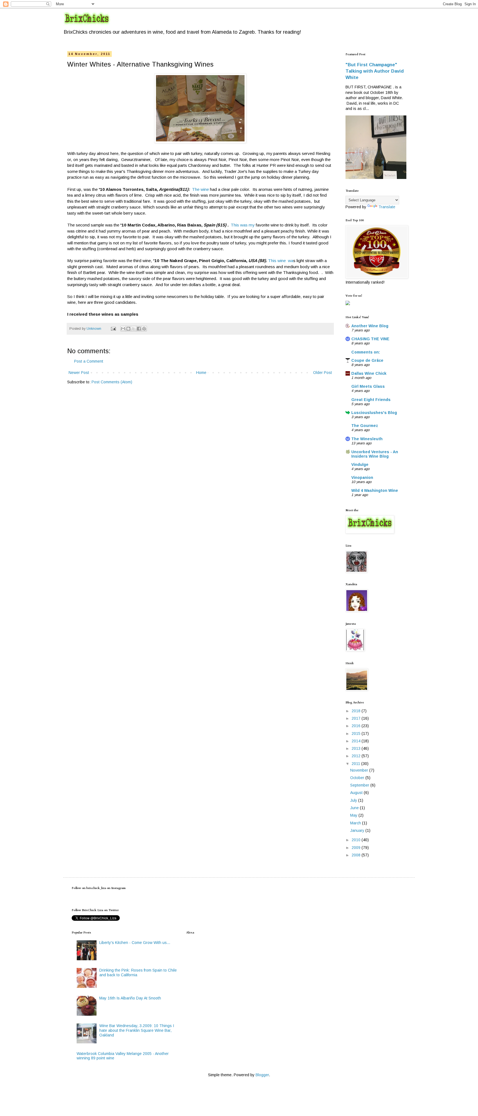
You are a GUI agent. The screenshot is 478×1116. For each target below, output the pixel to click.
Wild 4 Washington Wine (374, 490)
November (359, 770)
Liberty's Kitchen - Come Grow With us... (134, 942)
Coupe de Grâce (367, 360)
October (357, 777)
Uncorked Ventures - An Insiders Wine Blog (374, 454)
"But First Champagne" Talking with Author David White (374, 71)
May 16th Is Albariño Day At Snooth (130, 998)
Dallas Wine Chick (368, 373)
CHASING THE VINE (370, 339)
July (354, 800)
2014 (357, 741)
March (356, 823)
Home (201, 372)
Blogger (262, 1075)
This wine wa (280, 260)
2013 (357, 748)
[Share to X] (133, 328)
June (355, 808)
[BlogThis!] (128, 328)
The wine (200, 189)
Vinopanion (362, 477)
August (357, 792)
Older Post (322, 372)
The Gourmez (364, 425)
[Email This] (123, 328)
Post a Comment (88, 361)
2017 (357, 718)
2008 (357, 855)
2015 (357, 733)
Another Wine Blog (369, 326)
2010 (357, 840)
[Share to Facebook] (139, 328)
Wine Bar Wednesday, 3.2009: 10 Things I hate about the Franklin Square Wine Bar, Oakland (136, 1030)
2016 (357, 726)
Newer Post (79, 372)
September (360, 785)
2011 (356, 763)
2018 (357, 711)
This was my (243, 225)
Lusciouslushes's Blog (374, 412)
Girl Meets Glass (368, 386)
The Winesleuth (367, 439)
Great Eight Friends (371, 399)
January (357, 830)
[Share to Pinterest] (144, 328)
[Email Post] (113, 329)
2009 (357, 847)
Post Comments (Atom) (112, 382)
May (354, 815)
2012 (357, 756)
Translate (386, 207)
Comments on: (365, 352)
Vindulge (359, 464)
